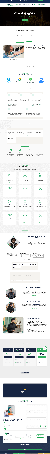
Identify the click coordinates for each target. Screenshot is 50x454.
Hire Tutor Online (24, 21)
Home (17, 4)
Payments (41, 4)
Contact (45, 4)
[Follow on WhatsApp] (8, 2)
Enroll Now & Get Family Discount (25, 146)
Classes (20, 4)
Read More (9, 182)
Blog (35, 4)
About (24, 4)
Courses (28, 4)
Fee (38, 4)
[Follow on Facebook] (7, 0)
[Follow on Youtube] (11, 0)
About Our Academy (17, 66)
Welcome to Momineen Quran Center (25, 14)
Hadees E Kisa (39, 435)
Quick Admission (40, 0)
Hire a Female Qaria (34, 308)
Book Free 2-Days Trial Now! (25, 372)
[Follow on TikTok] (10, 2)
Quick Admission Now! (25, 229)
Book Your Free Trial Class (19, 42)
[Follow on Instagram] (8, 0)
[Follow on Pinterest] (9, 2)
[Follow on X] (10, 0)
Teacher (32, 4)
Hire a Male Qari (34, 295)
